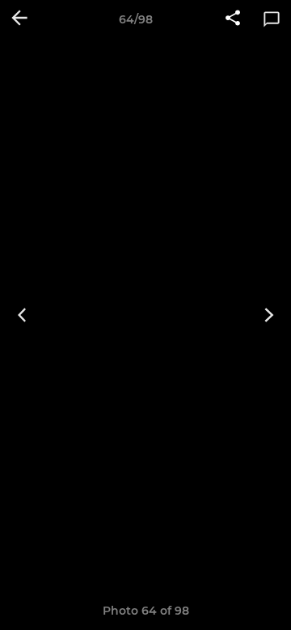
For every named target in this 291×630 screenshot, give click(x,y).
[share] (232, 19)
